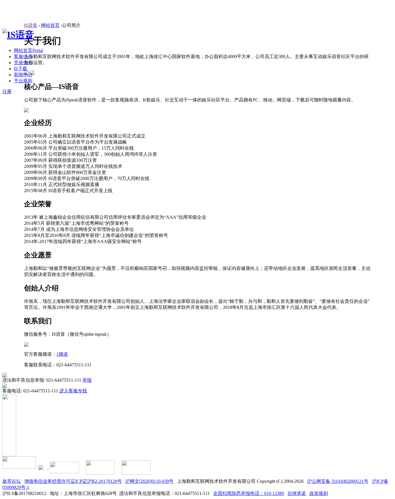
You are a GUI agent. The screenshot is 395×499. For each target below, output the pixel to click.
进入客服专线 (73, 390)
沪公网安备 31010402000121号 (337, 481)
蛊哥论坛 (11, 481)
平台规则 (23, 80)
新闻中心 (23, 74)
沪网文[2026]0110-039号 (149, 481)
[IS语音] (18, 34)
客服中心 (23, 56)
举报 (87, 380)
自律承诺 (296, 493)
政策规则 (318, 493)
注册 (7, 91)
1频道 (62, 354)
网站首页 (28, 50)
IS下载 (20, 68)
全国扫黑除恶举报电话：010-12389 (248, 493)
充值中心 (23, 62)
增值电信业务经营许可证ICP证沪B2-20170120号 (73, 481)
